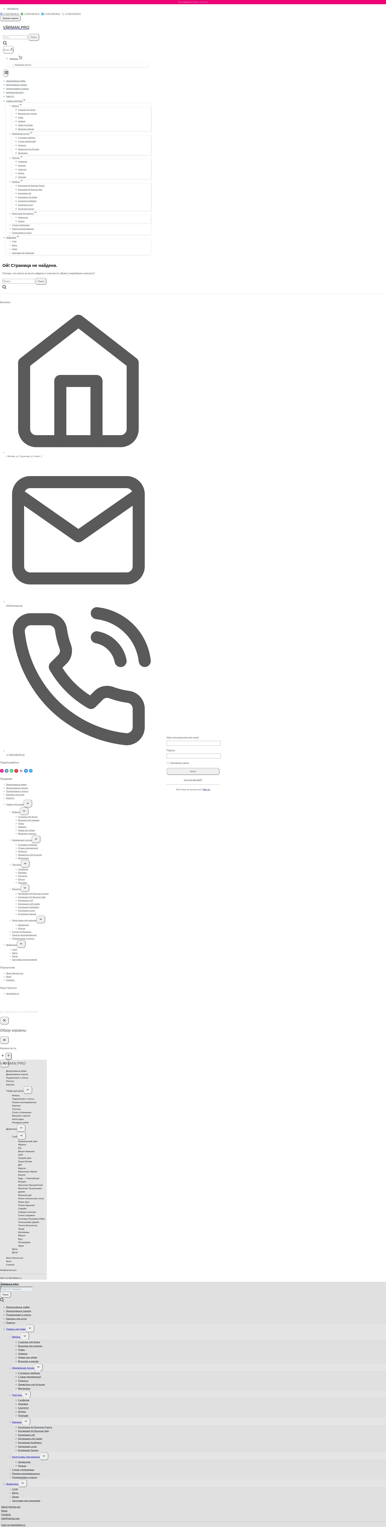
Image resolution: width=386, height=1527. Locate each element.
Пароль (171, 750)
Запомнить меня (179, 763)
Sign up (206, 789)
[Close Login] (4, 1020)
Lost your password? (193, 780)
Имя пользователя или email (183, 737)
